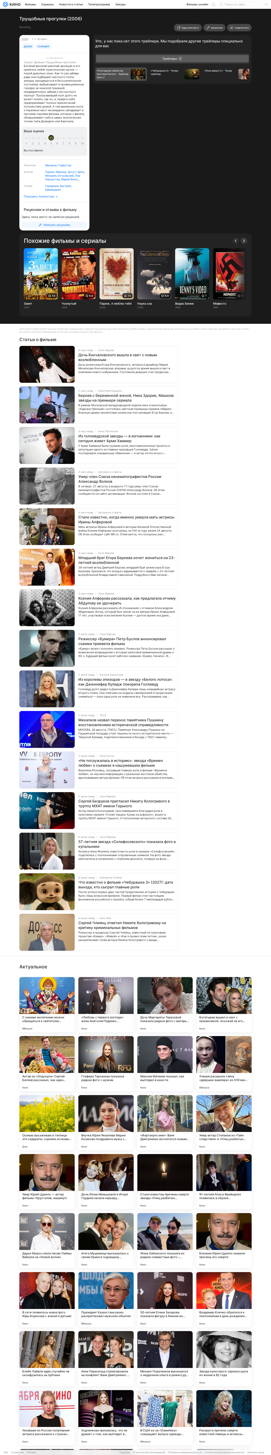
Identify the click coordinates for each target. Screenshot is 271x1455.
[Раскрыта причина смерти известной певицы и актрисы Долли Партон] (224, 1417)
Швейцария (53, 189)
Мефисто (219, 303)
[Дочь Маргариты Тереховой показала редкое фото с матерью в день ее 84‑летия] (165, 1004)
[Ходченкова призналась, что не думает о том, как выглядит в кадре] (106, 1417)
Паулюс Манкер (55, 172)
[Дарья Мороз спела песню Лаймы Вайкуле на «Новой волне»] (47, 1240)
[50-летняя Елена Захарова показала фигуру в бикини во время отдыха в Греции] (165, 1299)
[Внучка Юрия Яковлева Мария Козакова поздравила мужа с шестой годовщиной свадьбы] (106, 1122)
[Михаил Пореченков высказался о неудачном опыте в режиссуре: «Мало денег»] (165, 1358)
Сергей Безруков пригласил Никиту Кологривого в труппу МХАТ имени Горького (124, 803)
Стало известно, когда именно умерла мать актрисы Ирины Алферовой (126, 519)
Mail (6, 1452)
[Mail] (5, 4)
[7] (63, 143)
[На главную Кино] (14, 4)
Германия (51, 186)
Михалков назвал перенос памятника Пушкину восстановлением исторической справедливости (123, 722)
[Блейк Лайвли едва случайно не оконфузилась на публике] (47, 1358)
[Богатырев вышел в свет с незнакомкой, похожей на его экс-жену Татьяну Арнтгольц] (224, 1004)
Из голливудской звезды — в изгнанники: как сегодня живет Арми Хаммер (119, 438)
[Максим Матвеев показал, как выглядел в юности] (165, 1063)
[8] (70, 143)
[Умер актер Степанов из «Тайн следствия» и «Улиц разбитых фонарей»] (224, 1122)
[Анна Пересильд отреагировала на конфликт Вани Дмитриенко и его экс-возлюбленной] (106, 1358)
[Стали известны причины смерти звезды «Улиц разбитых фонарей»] (165, 1181)
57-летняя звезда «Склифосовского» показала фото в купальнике (127, 844)
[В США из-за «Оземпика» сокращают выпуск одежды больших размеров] (165, 1417)
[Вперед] (244, 240)
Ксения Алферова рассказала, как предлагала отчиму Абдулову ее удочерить (127, 600)
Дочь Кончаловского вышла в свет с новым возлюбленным (117, 357)
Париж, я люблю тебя (116, 303)
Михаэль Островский (59, 175)
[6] (57, 143)
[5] (51, 143)
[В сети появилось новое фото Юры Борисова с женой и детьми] (47, 1299)
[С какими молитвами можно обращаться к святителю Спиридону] (47, 1004)
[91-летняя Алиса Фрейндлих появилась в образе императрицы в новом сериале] (224, 1181)
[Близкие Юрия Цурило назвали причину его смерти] (224, 1240)
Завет (28, 303)
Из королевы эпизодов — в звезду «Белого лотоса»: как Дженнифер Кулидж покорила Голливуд (125, 681)
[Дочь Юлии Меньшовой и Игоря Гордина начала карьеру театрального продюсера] (106, 1181)
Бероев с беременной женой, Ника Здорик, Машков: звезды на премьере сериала (126, 398)
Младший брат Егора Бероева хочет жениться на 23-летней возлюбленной (126, 560)
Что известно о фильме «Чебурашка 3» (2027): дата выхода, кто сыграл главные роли (125, 884)
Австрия (65, 186)
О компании (17, 1452)
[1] (27, 143)
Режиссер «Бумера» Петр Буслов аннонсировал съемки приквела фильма (122, 641)
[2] (33, 143)
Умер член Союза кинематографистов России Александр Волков (119, 479)
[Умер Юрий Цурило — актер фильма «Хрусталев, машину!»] (47, 1181)
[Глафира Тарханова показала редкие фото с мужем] (106, 1063)
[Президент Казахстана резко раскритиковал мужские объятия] (106, 1299)
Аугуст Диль (76, 172)
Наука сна (144, 303)
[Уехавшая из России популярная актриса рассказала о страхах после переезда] (47, 1417)
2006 (25, 39)
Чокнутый (69, 303)
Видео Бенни (184, 303)
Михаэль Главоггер (58, 165)
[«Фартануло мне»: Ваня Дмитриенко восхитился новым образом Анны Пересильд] (165, 1122)
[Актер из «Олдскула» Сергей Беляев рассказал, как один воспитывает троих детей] (47, 1063)
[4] (45, 143)
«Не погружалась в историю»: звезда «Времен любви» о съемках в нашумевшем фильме (120, 763)
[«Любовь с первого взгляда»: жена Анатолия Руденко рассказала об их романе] (106, 1004)
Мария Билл (69, 179)
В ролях (28, 171)
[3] (39, 143)
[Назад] (235, 240)
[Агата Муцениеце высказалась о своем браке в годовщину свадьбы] (106, 1240)
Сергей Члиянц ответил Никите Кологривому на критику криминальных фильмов (122, 925)
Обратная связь (255, 1452)
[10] (82, 143)
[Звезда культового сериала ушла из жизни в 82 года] (224, 1358)
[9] (76, 143)
